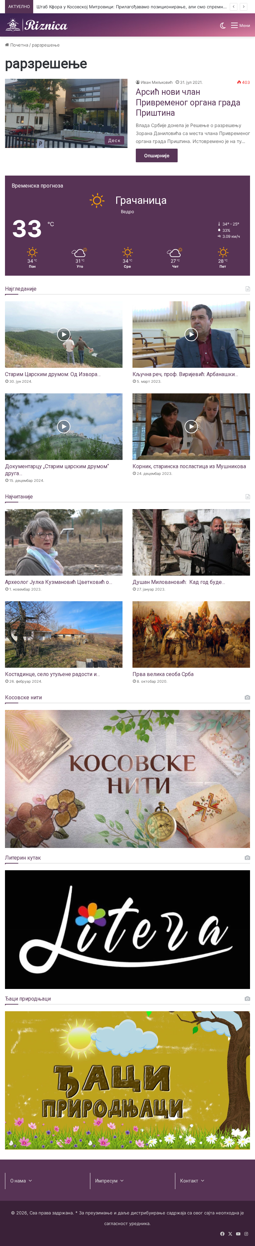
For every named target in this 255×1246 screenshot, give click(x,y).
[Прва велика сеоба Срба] (191, 634)
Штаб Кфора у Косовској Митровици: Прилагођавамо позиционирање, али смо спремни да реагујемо (146, 6)
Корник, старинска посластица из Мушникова (189, 466)
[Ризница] (36, 25)
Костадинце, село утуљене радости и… (52, 674)
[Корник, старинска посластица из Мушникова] (191, 426)
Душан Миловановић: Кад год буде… (178, 582)
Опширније (156, 155)
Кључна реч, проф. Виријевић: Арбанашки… (185, 374)
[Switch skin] (222, 27)
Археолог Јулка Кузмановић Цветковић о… (58, 582)
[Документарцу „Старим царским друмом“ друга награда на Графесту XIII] (64, 426)
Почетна (18, 45)
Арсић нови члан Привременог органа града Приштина (188, 102)
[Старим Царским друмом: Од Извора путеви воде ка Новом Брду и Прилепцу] (64, 334)
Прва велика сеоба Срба (163, 674)
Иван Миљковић (157, 82)
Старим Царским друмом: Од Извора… (53, 374)
